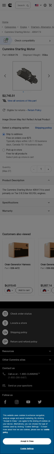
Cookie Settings (27, 448)
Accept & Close (27, 441)
